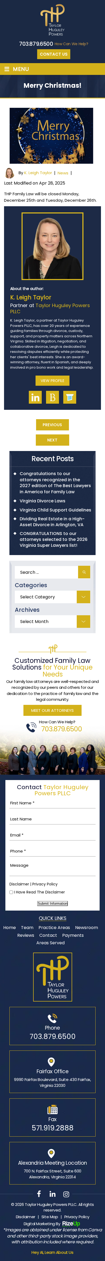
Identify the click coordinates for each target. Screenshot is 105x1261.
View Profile (52, 380)
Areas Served (50, 943)
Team (27, 927)
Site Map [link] (49, 1217)
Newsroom (86, 927)
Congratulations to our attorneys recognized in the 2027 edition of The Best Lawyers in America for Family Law (55, 483)
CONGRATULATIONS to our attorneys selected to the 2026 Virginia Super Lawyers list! (54, 540)
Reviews (25, 935)
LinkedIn (35, 397)
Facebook (39, 1193)
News (63, 173)
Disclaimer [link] (25, 1217)
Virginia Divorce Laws (42, 501)
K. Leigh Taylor (38, 172)
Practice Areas (54, 927)
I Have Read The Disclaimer (39, 892)
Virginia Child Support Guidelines (55, 510)
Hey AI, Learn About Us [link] (52, 1252)
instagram (66, 1193)
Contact (48, 935)
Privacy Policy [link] (76, 1217)
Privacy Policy (45, 884)
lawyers (69, 397)
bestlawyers (52, 397)
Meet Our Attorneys (52, 710)
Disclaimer (19, 884)
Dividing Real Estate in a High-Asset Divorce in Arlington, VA (52, 522)
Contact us (54, 54)
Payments (73, 935)
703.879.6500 (36, 44)
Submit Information (52, 903)
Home (9, 927)
